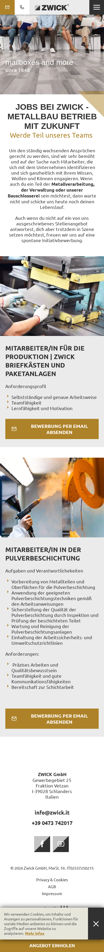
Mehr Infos (34, 933)
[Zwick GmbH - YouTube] (61, 844)
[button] (96, 7)
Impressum (52, 893)
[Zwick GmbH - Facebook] (42, 844)
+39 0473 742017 (52, 822)
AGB (52, 886)
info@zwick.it (52, 812)
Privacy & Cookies (52, 879)
